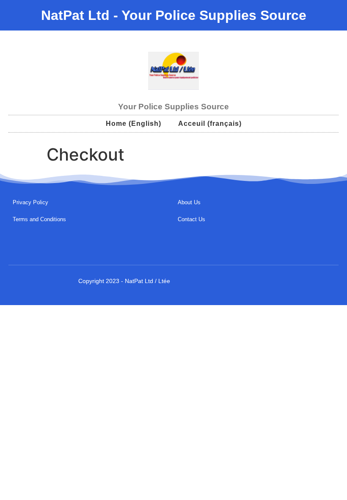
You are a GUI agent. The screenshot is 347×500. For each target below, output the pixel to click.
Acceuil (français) (210, 123)
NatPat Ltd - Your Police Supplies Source (173, 15)
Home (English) (133, 123)
